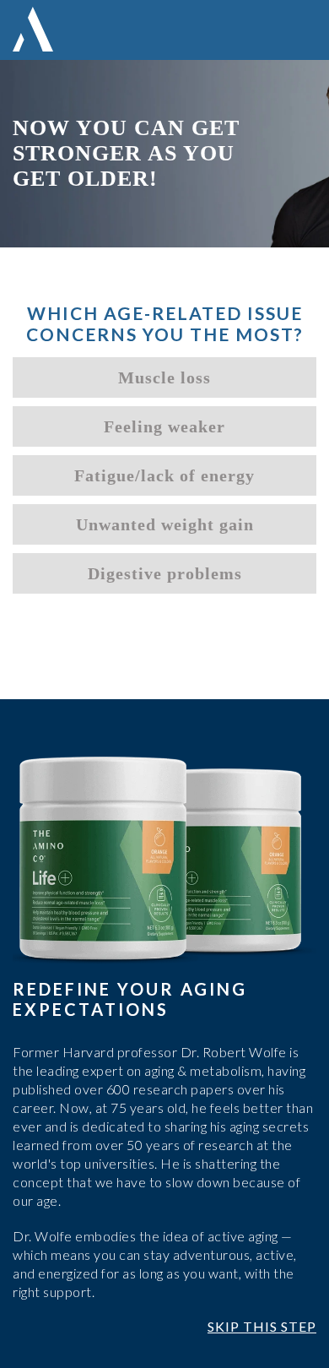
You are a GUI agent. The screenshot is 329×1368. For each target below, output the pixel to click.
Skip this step (262, 1326)
